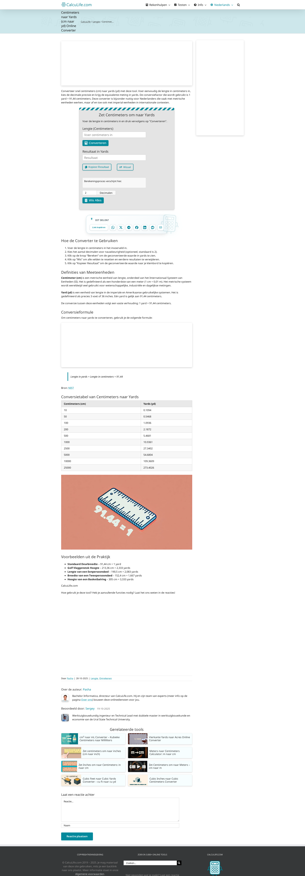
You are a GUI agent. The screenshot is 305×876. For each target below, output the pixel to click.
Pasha (70, 678)
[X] (121, 227)
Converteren (97, 143)
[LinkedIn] (145, 227)
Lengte (96, 21)
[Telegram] (129, 227)
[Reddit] (152, 227)
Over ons (86, 699)
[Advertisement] (127, 63)
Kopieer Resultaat (98, 167)
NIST (71, 388)
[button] (238, 4)
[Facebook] (137, 227)
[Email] (160, 227)
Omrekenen (105, 678)
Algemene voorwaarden (89, 874)
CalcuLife (86, 21)
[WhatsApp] (113, 227)
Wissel (127, 167)
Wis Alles (95, 200)
